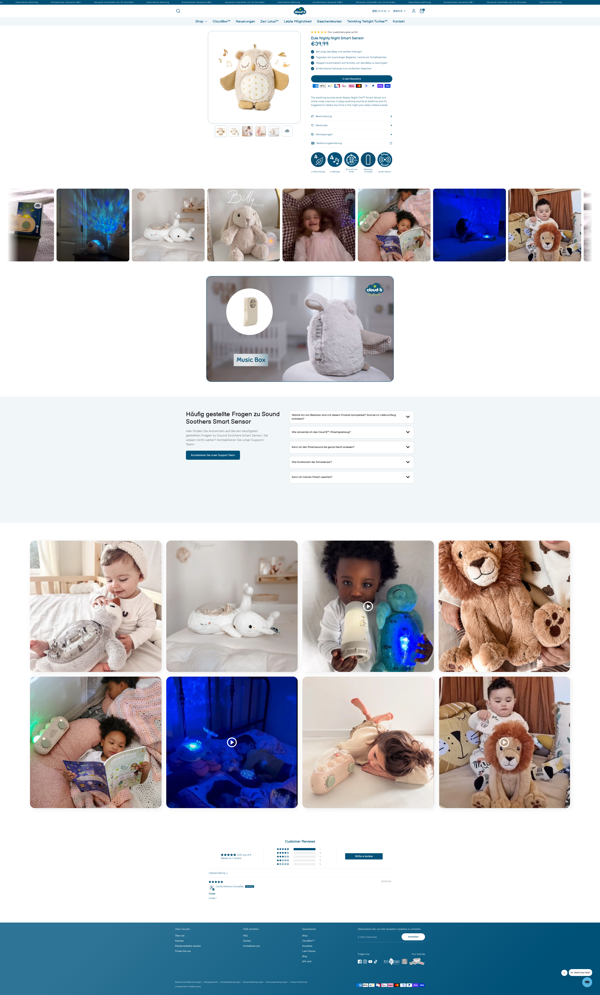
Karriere (179, 940)
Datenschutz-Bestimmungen (188, 982)
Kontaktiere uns (251, 946)
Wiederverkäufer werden (188, 946)
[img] (216, 881)
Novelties (307, 946)
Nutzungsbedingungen (277, 982)
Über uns (179, 935)
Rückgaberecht (211, 982)
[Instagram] (365, 961)
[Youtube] (370, 961)
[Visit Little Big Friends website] (404, 962)
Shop (199, 21)
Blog (304, 956)
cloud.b (197, 986)
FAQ (245, 935)
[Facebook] (360, 961)
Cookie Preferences (299, 982)
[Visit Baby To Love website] (417, 962)
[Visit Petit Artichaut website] (392, 962)
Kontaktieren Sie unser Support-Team (213, 455)
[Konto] (414, 11)
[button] (221, 131)
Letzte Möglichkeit (298, 21)
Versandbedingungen (230, 982)
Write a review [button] (364, 856)
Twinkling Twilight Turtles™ (367, 21)
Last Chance (308, 951)
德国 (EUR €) (379, 11)
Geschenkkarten (329, 21)
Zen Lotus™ (269, 21)
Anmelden (413, 936)
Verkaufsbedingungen (253, 982)
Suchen (247, 940)
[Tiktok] (376, 961)
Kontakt (399, 21)
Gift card (306, 961)
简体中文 (397, 11)
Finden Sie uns (183, 951)
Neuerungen (245, 21)
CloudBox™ (221, 21)
